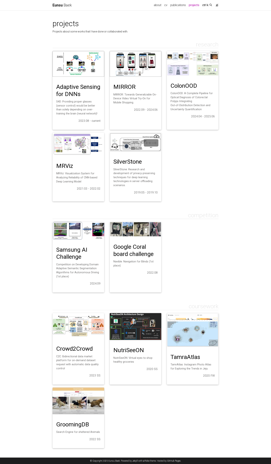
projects (195, 5)
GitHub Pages (174, 461)
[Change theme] (216, 4)
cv (165, 5)
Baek (62, 5)
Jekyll (135, 461)
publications (178, 5)
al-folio (146, 461)
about (157, 5)
